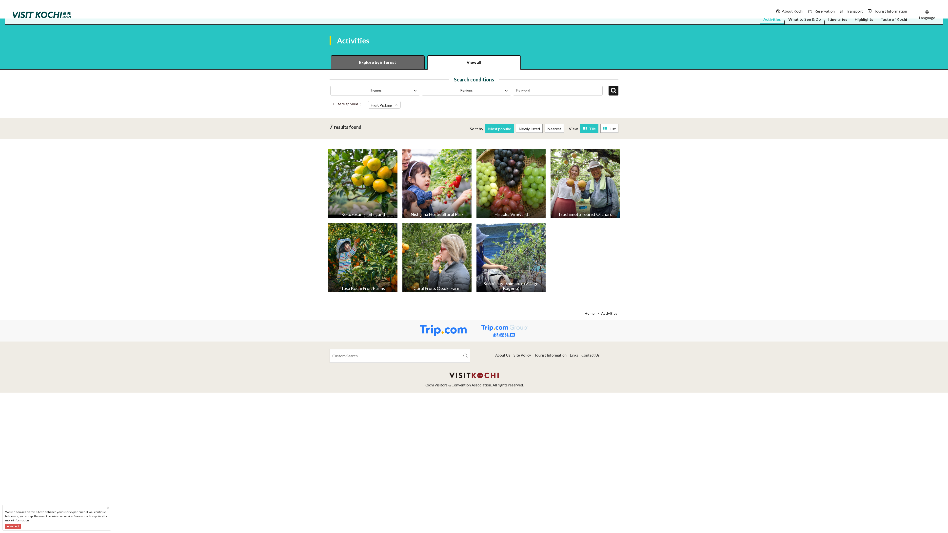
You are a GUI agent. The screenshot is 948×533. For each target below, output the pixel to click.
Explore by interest (377, 62)
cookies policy (93, 516)
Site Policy (522, 355)
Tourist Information (550, 355)
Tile (592, 128)
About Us (502, 355)
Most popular (499, 128)
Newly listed (529, 128)
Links (574, 355)
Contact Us (590, 355)
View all (474, 62)
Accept (14, 526)
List (613, 128)
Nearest (554, 128)
